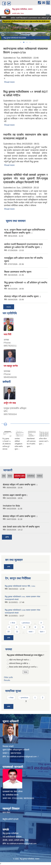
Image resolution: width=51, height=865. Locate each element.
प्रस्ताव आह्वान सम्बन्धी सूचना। (15, 495)
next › (31, 632)
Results (7, 680)
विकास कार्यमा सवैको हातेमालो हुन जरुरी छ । (23, 667)
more (9, 307)
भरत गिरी (7, 334)
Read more (9, 82)
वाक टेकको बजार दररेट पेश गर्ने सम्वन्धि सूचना (21, 527)
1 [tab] (20, 42)
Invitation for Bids (11, 505)
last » (42, 632)
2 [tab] (24, 42)
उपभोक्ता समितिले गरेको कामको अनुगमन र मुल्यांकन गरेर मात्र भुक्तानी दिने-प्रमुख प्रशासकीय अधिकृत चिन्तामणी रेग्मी (25, 178)
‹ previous (25, 623)
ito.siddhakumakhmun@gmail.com (22, 756)
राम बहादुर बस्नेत (11, 366)
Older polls (8, 677)
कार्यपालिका (30, 476)
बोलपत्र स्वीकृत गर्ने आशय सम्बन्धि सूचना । (22, 296)
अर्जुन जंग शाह (10, 403)
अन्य (7, 537)
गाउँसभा (39, 476)
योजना (10, 476)
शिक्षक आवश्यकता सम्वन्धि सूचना (17, 272)
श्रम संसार (6, 812)
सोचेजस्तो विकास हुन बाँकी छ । (19, 663)
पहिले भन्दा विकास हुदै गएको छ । (19, 660)
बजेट (3, 476)
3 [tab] (27, 42)
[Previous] (2, 34)
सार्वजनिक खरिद (20, 476)
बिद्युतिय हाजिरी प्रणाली (10, 819)
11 (17, 632)
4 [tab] (30, 42)
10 (8, 632)
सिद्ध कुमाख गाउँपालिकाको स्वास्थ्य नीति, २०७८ (20, 586)
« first (12, 623)
